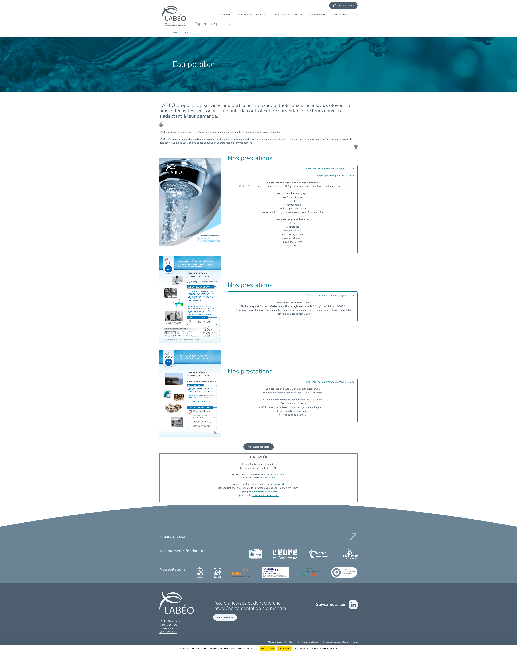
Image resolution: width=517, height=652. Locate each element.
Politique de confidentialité (309, 642)
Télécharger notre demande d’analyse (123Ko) (329, 168)
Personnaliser (301, 648)
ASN (280, 484)
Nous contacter (225, 617)
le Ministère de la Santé (264, 491)
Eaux (188, 32)
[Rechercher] (356, 14)
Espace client (346, 5)
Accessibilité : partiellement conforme (342, 642)
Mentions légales (275, 642)
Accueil (176, 32)
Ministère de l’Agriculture (265, 495)
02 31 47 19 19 (168, 632)
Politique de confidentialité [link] (325, 648)
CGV (290, 642)
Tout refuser (284, 648)
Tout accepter (267, 648)
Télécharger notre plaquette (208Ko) (335, 175)
